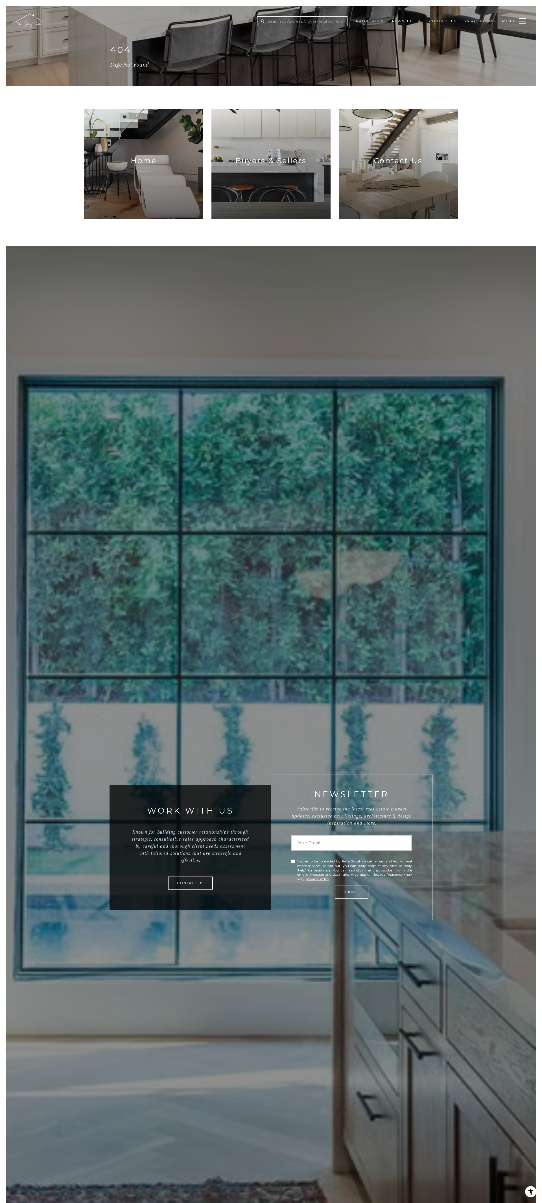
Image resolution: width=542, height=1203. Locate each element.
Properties (370, 21)
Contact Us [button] (190, 883)
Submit (351, 892)
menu (508, 21)
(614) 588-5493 (480, 21)
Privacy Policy (317, 879)
